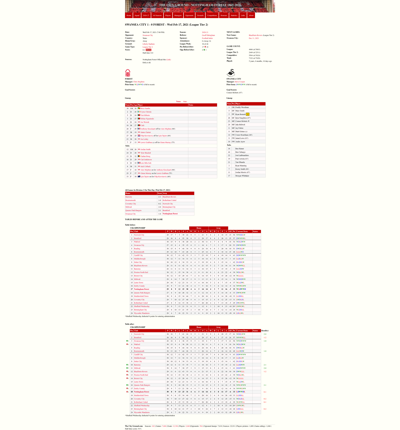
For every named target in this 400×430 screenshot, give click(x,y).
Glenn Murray (165, 142)
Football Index (207, 38)
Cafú (142, 125)
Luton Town (138, 282)
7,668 (164, 426)
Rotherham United (169, 200)
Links (243, 15)
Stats (185, 101)
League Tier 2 (148, 47)
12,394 (175, 426)
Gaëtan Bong (145, 156)
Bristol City (138, 275)
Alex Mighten (166, 128)
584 (201, 426)
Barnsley (128, 196)
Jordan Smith (145, 149)
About (251, 15)
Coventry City (130, 203)
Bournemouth (130, 200)
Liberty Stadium (149, 44)
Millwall (128, 207)
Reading (137, 248)
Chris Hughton (138, 81)
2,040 (188, 426)
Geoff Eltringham (208, 35)
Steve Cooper (240, 81)
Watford (137, 241)
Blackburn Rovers (255, 35)
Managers (178, 15)
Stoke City (138, 262)
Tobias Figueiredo (147, 118)
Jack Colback (145, 166)
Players (168, 15)
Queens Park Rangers (133, 210)
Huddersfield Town (141, 296)
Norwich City (168, 203)
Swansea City (148, 35)
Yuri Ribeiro (145, 115)
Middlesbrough (139, 258)
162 (153, 426)
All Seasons (157, 15)
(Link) (168, 59)
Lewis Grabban (146, 142)
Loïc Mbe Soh (145, 163)
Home (129, 15)
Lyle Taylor (163, 135)
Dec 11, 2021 (254, 38)
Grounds (200, 15)
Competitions (212, 15)
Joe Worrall (144, 122)
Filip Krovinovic (146, 135)
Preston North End (141, 272)
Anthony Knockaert (147, 128)
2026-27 (146, 15)
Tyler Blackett (145, 152)
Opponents (189, 15)
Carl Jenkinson (146, 159)
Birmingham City (169, 207)
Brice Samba (145, 108)
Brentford (166, 210)
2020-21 (205, 32)
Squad (137, 15)
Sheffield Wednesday (142, 306)
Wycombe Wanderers (142, 313)
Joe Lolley (144, 139)
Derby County (139, 285)
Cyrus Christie (145, 111)
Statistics (234, 15)
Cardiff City (138, 255)
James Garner (145, 132)
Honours (224, 15)
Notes (178, 101)
